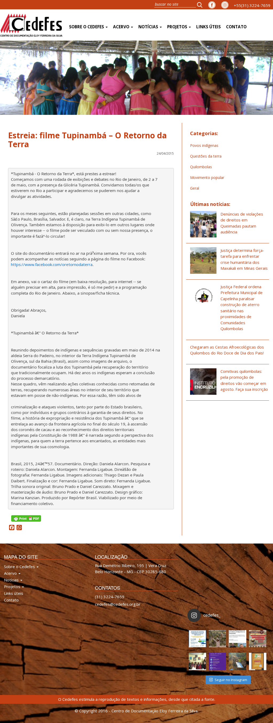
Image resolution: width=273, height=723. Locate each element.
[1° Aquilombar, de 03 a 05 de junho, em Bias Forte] (257, 638)
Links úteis (208, 27)
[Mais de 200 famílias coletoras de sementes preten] (217, 638)
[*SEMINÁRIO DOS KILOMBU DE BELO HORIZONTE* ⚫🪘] (257, 661)
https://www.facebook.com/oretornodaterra (52, 264)
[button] (201, 4)
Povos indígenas (204, 145)
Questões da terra (206, 156)
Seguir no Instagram (231, 679)
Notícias (148, 27)
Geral (194, 188)
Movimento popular (207, 177)
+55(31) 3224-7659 (252, 5)
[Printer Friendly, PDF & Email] (26, 517)
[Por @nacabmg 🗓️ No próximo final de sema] (197, 638)
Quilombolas (201, 166)
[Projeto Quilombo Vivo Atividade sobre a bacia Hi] (237, 661)
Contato (236, 27)
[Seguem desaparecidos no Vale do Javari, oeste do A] (237, 638)
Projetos (177, 27)
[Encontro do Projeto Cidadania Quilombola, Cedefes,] (197, 661)
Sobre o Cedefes (87, 27)
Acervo (121, 27)
